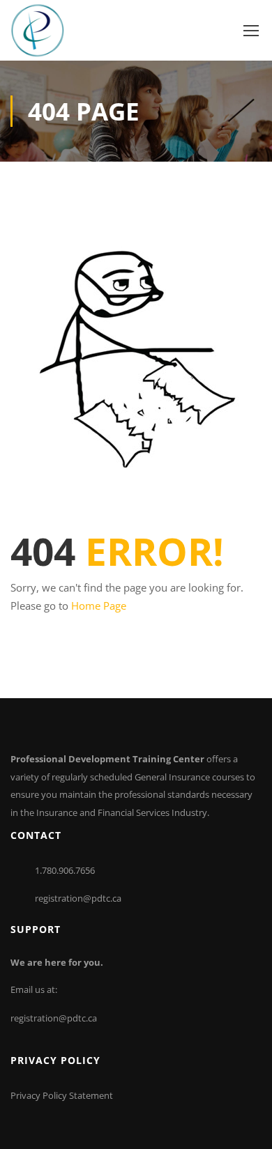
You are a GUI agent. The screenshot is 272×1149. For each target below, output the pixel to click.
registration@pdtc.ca (78, 898)
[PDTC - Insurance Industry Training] (37, 30)
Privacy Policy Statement (61, 1095)
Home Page (98, 605)
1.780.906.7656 (65, 870)
